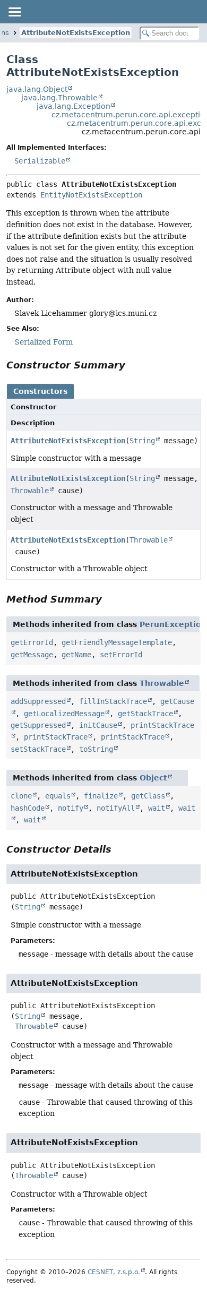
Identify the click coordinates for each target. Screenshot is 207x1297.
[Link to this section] (132, 365)
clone (21, 796)
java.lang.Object (36, 89)
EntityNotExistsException (91, 195)
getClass (148, 796)
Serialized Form (43, 342)
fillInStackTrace (113, 701)
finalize (101, 796)
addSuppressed (38, 701)
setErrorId (121, 654)
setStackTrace (38, 749)
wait (156, 808)
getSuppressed (38, 725)
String (142, 440)
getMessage (32, 654)
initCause (98, 725)
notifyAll (116, 808)
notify (70, 808)
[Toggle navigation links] (14, 11)
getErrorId (32, 642)
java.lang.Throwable (59, 97)
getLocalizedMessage (64, 713)
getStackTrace (145, 713)
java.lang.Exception (73, 106)
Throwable (30, 490)
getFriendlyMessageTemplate (117, 642)
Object (153, 778)
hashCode (28, 808)
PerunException (173, 624)
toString (96, 749)
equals (58, 796)
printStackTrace (56, 737)
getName (76, 654)
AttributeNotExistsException (75, 33)
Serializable (39, 161)
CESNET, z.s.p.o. (114, 1272)
